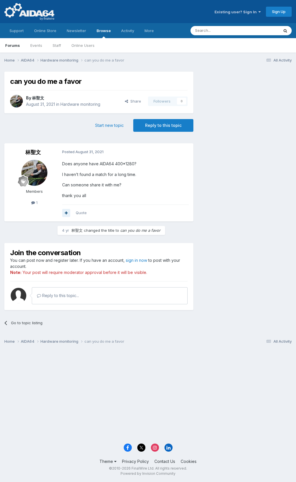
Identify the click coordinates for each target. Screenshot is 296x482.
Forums (12, 45)
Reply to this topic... (60, 295)
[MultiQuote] (66, 213)
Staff (57, 45)
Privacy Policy (135, 461)
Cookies (189, 461)
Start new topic (109, 125)
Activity (127, 30)
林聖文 (38, 97)
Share (134, 101)
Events (36, 45)
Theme (106, 461)
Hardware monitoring (80, 104)
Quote (81, 212)
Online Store (45, 30)
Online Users (83, 45)
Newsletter (76, 30)
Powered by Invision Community (148, 473)
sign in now (136, 260)
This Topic (262, 30)
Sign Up (279, 11)
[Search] (285, 30)
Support (17, 30)
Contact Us (164, 461)
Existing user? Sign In (236, 12)
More (149, 30)
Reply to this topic (163, 125)
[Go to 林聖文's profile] (16, 101)
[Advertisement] (245, 110)
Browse (104, 30)
